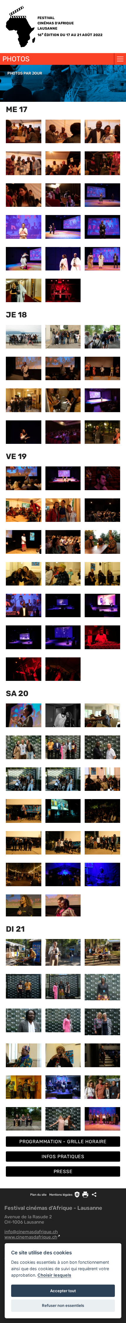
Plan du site (38, 1195)
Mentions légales (60, 1195)
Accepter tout (63, 1290)
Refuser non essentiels (63, 1305)
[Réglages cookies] (77, 1194)
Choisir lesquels (54, 1275)
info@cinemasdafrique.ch (31, 1231)
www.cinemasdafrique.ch (30, 1237)
